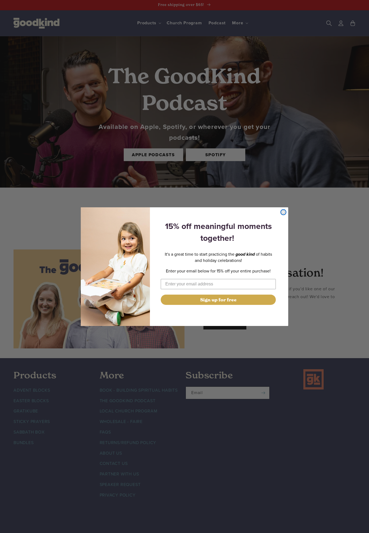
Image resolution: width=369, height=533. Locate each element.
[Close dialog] (283, 212)
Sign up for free (218, 299)
